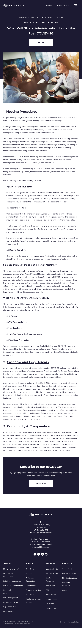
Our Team (30, 573)
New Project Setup (10, 602)
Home (62, 622)
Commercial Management (8, 575)
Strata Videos (51, 599)
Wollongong (44, 539)
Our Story (30, 569)
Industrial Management (12, 581)
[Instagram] (38, 554)
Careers (65, 590)
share (41, 43)
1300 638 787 (42, 530)
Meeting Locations (69, 578)
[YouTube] (46, 554)
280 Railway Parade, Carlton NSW (41, 526)
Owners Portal (63, 5)
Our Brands (30, 595)
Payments (49, 5)
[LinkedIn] (42, 554)
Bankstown (46, 544)
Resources (50, 563)
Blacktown (45, 547)
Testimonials (31, 586)
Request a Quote (69, 573)
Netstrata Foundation (30, 579)
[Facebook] (35, 554)
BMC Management (10, 598)
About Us (30, 563)
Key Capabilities (9, 607)
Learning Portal (52, 569)
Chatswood (35, 544)
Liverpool (36, 547)
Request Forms (52, 573)
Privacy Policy (73, 622)
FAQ (47, 590)
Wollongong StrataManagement (33, 600)
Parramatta (45, 542)
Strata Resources (50, 579)
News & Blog (51, 595)
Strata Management (11, 569)
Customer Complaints (66, 584)
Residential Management (13, 586)
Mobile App (50, 586)
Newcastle (35, 542)
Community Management (8, 591)
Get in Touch (67, 569)
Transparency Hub (33, 590)
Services (7, 563)
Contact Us (67, 563)
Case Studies (8, 611)
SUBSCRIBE (41, 483)
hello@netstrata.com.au (42, 533)
